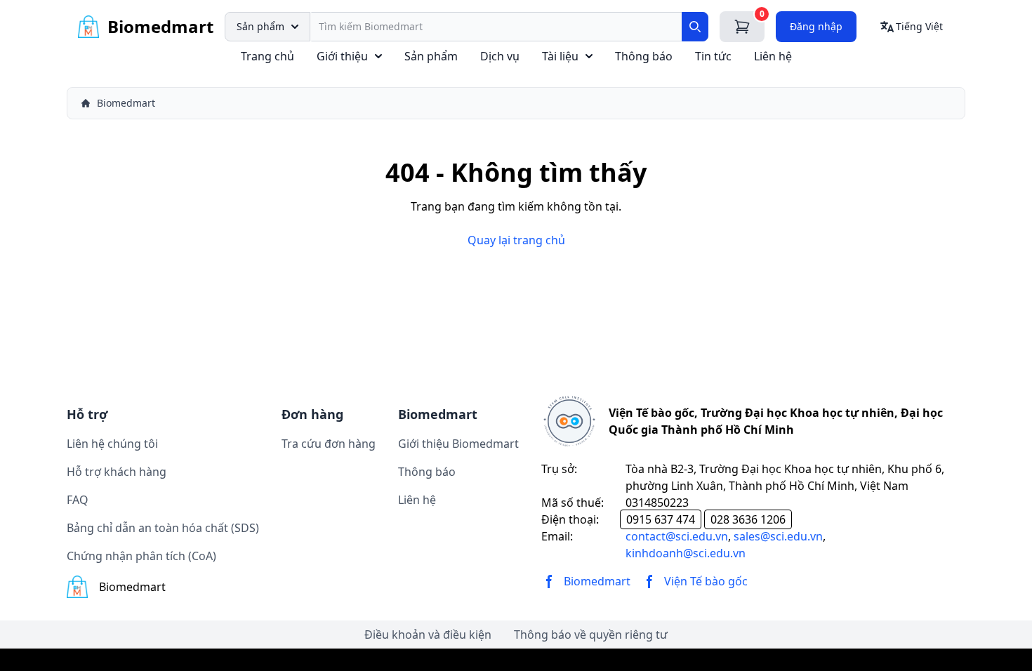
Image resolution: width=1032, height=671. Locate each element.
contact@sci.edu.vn (677, 536)
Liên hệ (773, 56)
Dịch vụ (500, 56)
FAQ (77, 499)
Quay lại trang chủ (516, 240)
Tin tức (713, 56)
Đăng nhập (816, 26)
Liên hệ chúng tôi (112, 443)
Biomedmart (126, 102)
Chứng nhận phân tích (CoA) (141, 556)
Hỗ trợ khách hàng (116, 471)
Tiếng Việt (919, 26)
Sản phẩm (260, 26)
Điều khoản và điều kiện (427, 634)
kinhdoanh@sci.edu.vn (686, 553)
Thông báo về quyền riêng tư (591, 634)
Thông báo (644, 56)
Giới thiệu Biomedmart (458, 443)
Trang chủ (267, 56)
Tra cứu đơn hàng (329, 443)
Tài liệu (560, 56)
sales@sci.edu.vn (778, 536)
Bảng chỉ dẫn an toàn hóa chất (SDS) (163, 528)
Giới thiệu (342, 56)
